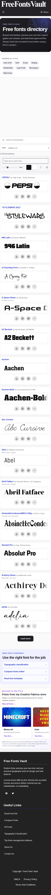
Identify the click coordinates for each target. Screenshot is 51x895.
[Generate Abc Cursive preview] (22, 438)
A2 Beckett (7, 329)
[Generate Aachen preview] (22, 378)
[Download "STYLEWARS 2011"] (16, 226)
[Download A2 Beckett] (16, 348)
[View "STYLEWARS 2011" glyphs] (28, 226)
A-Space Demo (9, 298)
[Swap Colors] (40, 167)
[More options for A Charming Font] (34, 286)
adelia (4, 607)
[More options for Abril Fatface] (34, 502)
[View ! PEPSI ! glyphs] (28, 196)
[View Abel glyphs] (28, 470)
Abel (4, 450)
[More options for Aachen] (34, 378)
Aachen (5, 359)
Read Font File (10, 814)
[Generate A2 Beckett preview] (22, 348)
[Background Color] (34, 167)
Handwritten (8, 68)
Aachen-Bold (8, 390)
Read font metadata (25, 678)
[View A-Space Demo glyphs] (28, 318)
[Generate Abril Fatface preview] (22, 502)
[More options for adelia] (34, 626)
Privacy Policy (30, 879)
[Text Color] (28, 167)
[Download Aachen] (16, 378)
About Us (8, 847)
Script (25, 63)
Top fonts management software (18, 840)
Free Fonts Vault (30, 871)
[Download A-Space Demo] (16, 318)
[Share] (46, 167)
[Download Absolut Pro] (16, 564)
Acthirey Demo (9, 575)
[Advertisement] (25, 107)
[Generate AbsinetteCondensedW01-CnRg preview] (22, 534)
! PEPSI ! (6, 177)
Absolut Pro (7, 545)
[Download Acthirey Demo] (16, 595)
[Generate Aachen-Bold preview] (22, 408)
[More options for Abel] (34, 470)
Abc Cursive (7, 420)
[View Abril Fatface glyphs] (28, 502)
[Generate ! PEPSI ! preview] (22, 196)
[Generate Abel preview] (22, 470)
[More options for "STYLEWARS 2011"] (34, 226)
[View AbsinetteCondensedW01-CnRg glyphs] (28, 534)
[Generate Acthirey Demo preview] (22, 595)
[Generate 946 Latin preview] (22, 256)
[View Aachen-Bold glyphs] (28, 408)
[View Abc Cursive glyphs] (28, 438)
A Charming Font (10, 268)
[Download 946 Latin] (16, 256)
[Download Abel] (16, 470)
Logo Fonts (21, 68)
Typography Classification (15, 834)
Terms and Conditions (25, 885)
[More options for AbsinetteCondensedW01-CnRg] (34, 534)
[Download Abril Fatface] (16, 502)
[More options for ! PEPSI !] (34, 196)
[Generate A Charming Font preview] (22, 286)
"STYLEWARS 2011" (11, 207)
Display (34, 63)
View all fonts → (9, 704)
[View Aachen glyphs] (28, 378)
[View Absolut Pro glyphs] (28, 564)
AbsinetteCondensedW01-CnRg (17, 513)
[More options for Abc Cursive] (34, 438)
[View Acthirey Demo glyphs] (28, 595)
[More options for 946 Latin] (34, 256)
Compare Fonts (11, 820)
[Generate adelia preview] (22, 626)
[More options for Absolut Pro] (34, 564)
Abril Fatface (7, 481)
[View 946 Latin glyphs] (28, 256)
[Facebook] (6, 793)
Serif (17, 63)
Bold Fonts (8, 73)
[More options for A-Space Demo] (34, 318)
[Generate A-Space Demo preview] (22, 318)
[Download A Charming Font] (16, 286)
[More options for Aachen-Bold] (34, 408)
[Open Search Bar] (3, 12)
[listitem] (16, 723)
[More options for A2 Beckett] (34, 348)
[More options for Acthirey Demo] (34, 595)
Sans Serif (8, 63)
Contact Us (9, 854)
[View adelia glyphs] (28, 626)
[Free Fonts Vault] (23, 4)
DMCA (17, 879)
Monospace (33, 68)
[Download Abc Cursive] (16, 438)
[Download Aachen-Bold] (16, 408)
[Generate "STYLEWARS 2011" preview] (22, 226)
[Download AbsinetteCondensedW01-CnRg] (16, 534)
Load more (25, 638)
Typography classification (25, 665)
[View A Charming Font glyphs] (28, 286)
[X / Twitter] (13, 793)
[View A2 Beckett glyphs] (28, 348)
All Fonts (8, 827)
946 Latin (6, 238)
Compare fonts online (25, 671)
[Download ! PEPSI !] (16, 196)
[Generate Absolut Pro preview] (22, 564)
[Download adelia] (16, 626)
